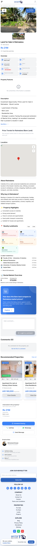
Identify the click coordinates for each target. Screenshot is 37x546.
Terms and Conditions (18, 501)
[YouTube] (22, 488)
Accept (31, 542)
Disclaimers (18, 525)
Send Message (19, 432)
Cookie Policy (7, 543)
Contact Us (18, 497)
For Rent (18, 510)
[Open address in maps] (14, 531)
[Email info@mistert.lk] (22, 531)
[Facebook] (7, 488)
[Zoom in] (33, 147)
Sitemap (18, 527)
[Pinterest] (29, 488)
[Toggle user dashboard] (35, 2)
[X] (15, 488)
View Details (11, 395)
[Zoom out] (33, 151)
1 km (28, 226)
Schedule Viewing (19, 423)
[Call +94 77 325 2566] (18, 531)
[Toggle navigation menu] (2, 2)
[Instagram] (11, 488)
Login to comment (26, 333)
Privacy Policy (18, 523)
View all (34, 357)
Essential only (22, 542)
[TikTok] (25, 488)
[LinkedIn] (18, 488)
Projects (18, 514)
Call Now (11, 428)
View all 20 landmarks (8, 270)
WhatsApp (28, 428)
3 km (34, 226)
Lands (18, 512)
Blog (18, 520)
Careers (18, 499)
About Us (18, 495)
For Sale (18, 508)
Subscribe (18, 480)
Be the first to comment (18, 348)
